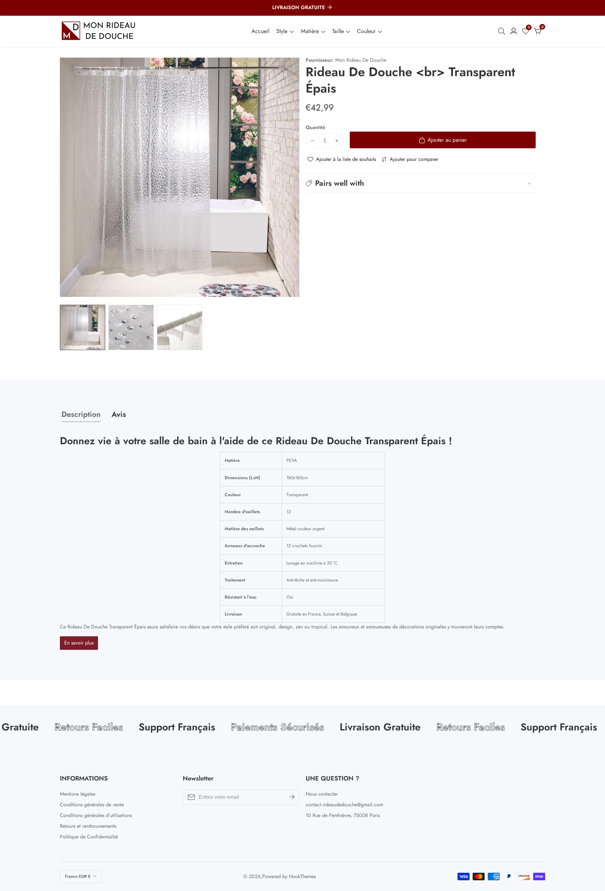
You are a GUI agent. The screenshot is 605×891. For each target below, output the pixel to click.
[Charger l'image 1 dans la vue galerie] (82, 327)
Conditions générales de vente (92, 804)
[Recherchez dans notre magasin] (503, 31)
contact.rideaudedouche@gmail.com (344, 804)
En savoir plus (79, 642)
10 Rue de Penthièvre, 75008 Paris (343, 815)
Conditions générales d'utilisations (96, 815)
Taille (338, 31)
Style (281, 31)
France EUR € (78, 876)
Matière (310, 31)
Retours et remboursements (88, 826)
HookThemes (302, 876)
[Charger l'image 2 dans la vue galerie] (131, 327)
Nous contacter (322, 793)
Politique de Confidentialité (89, 836)
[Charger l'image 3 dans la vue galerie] (179, 327)
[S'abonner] (292, 797)
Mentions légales (77, 793)
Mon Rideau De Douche (360, 60)
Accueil (260, 31)
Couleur (366, 31)
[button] (421, 183)
